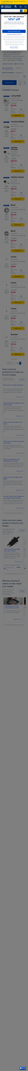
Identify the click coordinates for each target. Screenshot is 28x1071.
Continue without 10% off (14, 34)
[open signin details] (21, 6)
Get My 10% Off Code (14, 31)
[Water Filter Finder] (15, 6)
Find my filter (10, 3)
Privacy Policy (14, 47)
